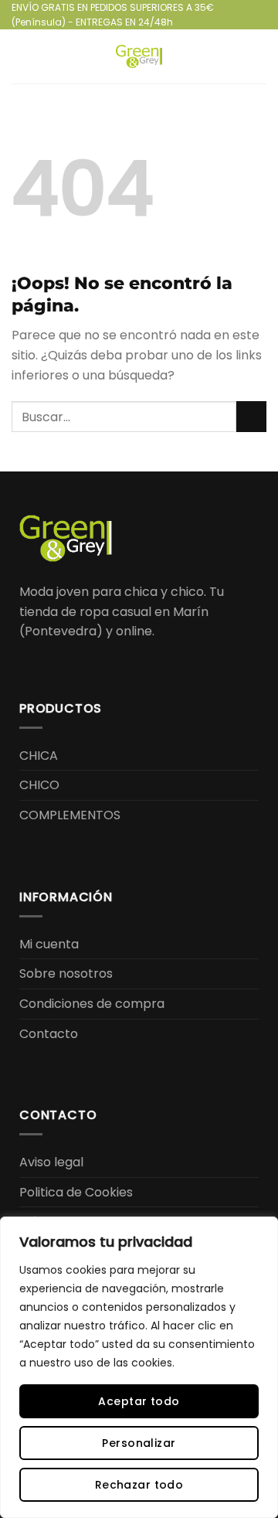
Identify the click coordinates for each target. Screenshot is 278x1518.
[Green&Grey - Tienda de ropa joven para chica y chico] (139, 56)
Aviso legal (51, 1162)
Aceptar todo (138, 1401)
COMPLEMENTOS (69, 815)
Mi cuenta (49, 944)
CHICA (38, 755)
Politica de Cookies (76, 1192)
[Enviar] (251, 416)
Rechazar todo (139, 1484)
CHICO (39, 785)
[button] (21, 57)
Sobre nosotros (66, 973)
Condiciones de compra (91, 1004)
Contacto (48, 1034)
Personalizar (138, 1443)
